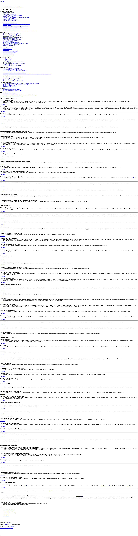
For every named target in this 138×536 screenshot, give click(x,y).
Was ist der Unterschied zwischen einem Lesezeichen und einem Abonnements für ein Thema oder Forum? (21, 83)
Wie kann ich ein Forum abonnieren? (9, 85)
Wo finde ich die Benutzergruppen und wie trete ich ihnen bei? (13, 61)
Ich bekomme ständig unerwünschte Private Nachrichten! (12, 69)
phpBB (6, 524)
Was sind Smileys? (6, 50)
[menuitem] (2, 528)
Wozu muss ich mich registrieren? (8, 12)
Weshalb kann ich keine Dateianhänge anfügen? (11, 40)
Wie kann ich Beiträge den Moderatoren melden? (11, 42)
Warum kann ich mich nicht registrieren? (9, 14)
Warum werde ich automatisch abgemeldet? (10, 19)
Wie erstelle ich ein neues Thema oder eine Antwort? (11, 33)
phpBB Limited (134, 177)
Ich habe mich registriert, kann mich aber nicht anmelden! (12, 15)
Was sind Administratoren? (7, 58)
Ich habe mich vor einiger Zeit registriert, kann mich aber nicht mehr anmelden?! (16, 17)
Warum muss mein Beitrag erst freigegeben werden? (11, 44)
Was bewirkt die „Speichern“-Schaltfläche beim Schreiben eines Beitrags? (15, 43)
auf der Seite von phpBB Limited (106, 485)
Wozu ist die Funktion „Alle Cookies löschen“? (11, 20)
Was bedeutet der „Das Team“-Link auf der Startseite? (12, 65)
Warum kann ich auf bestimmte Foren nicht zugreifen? (12, 39)
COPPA (58, 119)
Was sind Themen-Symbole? (7, 55)
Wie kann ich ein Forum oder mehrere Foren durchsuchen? (13, 76)
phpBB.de (7, 178)
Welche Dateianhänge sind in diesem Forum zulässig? (12, 89)
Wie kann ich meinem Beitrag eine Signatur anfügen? (12, 35)
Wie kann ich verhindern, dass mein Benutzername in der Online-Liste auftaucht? (16, 24)
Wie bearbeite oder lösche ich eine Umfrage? (10, 38)
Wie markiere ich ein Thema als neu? (9, 45)
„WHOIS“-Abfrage (79, 496)
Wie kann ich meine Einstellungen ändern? (10, 23)
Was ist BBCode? (6, 48)
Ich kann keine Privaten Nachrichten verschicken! (11, 68)
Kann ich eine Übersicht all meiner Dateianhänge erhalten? (13, 90)
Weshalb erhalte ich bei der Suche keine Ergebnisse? (11, 77)
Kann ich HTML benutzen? (7, 49)
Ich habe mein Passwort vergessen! (9, 18)
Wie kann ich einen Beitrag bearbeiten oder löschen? (11, 34)
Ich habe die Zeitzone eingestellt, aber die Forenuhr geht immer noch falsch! (15, 26)
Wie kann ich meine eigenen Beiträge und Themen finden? (13, 80)
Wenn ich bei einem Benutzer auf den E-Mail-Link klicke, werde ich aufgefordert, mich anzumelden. (20, 30)
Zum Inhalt (2, 1)
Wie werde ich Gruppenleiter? (8, 62)
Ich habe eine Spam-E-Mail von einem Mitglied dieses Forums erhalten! (15, 70)
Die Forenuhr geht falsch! (7, 25)
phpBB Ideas (51, 490)
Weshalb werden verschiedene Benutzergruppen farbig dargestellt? (14, 63)
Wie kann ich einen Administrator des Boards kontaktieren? (13, 95)
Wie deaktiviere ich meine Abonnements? (10, 86)
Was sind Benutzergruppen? (7, 60)
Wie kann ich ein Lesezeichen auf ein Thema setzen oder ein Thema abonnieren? (16, 84)
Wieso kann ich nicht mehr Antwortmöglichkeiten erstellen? (13, 37)
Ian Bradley (9, 522)
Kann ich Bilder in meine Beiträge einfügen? (10, 51)
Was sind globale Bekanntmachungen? (9, 52)
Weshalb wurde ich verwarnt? (8, 41)
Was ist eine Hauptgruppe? (7, 64)
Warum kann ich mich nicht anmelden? (9, 16)
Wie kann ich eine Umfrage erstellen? (9, 36)
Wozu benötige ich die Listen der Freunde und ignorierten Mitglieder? (14, 73)
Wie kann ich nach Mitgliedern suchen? (9, 79)
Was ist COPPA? (5, 13)
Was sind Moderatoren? (7, 59)
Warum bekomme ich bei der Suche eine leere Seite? (11, 78)
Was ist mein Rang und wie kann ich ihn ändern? (11, 29)
